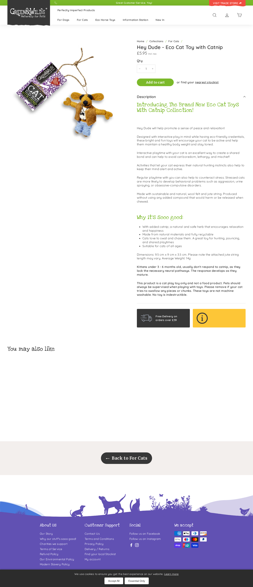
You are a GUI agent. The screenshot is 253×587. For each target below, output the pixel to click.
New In (160, 20)
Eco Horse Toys (105, 20)
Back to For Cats (129, 458)
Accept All (113, 580)
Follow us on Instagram (145, 539)
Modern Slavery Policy (55, 564)
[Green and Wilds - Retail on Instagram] (137, 545)
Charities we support (53, 544)
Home (140, 41)
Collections (156, 41)
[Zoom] (65, 96)
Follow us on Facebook (144, 533)
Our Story (46, 533)
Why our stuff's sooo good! (58, 539)
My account (93, 559)
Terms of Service (51, 549)
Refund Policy (49, 554)
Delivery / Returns (97, 549)
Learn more (171, 574)
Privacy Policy (94, 544)
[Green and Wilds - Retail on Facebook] (131, 545)
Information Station (135, 20)
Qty (140, 61)
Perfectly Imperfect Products (76, 10)
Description (146, 96)
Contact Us (92, 533)
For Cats (82, 20)
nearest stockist (207, 82)
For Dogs (63, 20)
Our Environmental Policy (57, 559)
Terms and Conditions (99, 539)
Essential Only (136, 580)
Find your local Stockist (100, 554)
